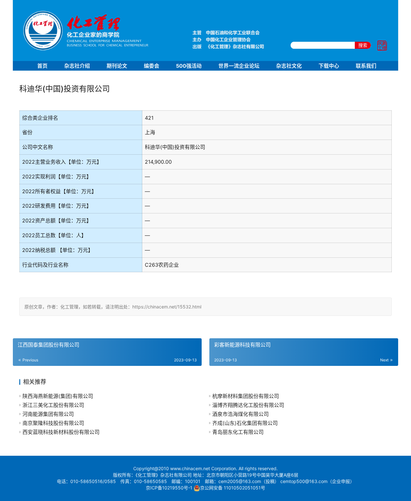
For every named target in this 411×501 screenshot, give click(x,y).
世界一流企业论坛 (238, 66)
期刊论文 (117, 66)
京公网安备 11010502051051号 (232, 487)
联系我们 (366, 66)
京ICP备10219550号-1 (169, 487)
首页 (42, 66)
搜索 (362, 45)
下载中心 (329, 66)
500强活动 (189, 66)
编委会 (151, 66)
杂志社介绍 (77, 66)
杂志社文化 (289, 66)
